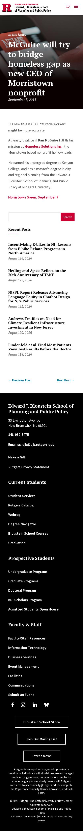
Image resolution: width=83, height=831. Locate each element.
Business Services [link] (22, 657)
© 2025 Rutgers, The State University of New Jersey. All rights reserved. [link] (41, 803)
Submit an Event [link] (21, 694)
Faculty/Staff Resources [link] (27, 638)
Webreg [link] (14, 514)
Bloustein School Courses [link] (28, 533)
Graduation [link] (17, 542)
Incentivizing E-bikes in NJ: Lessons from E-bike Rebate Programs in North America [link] (39, 248)
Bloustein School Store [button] (41, 722)
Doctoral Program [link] (22, 590)
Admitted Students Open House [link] (33, 609)
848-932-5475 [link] (18, 434)
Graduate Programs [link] (23, 581)
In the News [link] (17, 34)
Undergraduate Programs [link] (28, 571)
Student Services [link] (21, 495)
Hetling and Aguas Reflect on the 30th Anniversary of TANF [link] (37, 272)
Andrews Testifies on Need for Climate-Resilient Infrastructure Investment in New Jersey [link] (36, 323)
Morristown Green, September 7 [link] (33, 197)
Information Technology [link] (27, 647)
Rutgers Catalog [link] (21, 505)
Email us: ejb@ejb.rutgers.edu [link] (31, 444)
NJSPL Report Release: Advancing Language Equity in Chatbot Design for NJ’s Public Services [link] (39, 296)
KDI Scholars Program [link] (25, 599)
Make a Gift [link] (16, 457)
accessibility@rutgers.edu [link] (41, 785)
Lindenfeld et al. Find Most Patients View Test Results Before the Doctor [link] (39, 347)
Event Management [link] (23, 666)
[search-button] (68, 6)
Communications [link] (21, 685)
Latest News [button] (42, 756)
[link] (26, 8)
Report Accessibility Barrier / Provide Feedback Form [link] (44, 791)
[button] (76, 8)
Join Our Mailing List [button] (41, 739)
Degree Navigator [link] (22, 524)
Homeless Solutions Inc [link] (43, 146)
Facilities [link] (15, 676)
